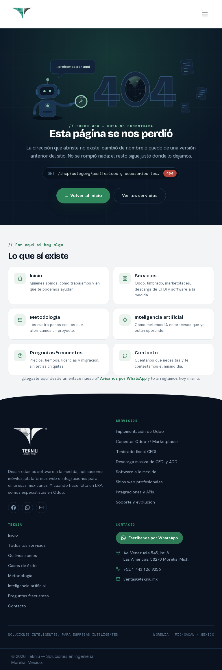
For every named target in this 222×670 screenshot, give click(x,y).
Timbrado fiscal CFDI (136, 451)
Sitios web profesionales (139, 481)
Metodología (20, 575)
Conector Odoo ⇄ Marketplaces (147, 441)
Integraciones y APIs (135, 492)
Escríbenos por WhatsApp (153, 537)
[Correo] (41, 507)
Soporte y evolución (135, 502)
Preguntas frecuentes (28, 595)
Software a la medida (136, 471)
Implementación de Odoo (140, 431)
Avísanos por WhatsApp (123, 378)
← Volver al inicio (83, 195)
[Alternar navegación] (205, 14)
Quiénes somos (22, 555)
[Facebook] (13, 507)
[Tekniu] (57, 440)
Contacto (17, 606)
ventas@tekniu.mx (140, 579)
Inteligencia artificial (27, 585)
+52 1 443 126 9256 (142, 569)
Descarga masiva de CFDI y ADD (146, 461)
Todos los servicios (27, 545)
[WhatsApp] (27, 507)
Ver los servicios (140, 195)
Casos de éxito (22, 565)
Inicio (13, 535)
